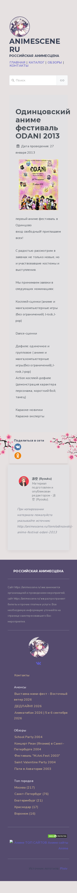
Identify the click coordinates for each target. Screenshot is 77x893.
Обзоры (55, 62)
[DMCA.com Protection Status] (57, 837)
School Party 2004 (28, 737)
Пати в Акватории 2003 (32, 769)
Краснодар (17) (26, 807)
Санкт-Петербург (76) (31, 794)
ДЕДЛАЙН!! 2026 (28, 706)
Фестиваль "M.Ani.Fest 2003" (37, 756)
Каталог (36, 62)
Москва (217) (24, 787)
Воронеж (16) (24, 813)
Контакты (19, 65)
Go (62, 80)
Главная (17, 62)
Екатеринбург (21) (28, 800)
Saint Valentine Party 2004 (35, 762)
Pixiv (63, 868)
